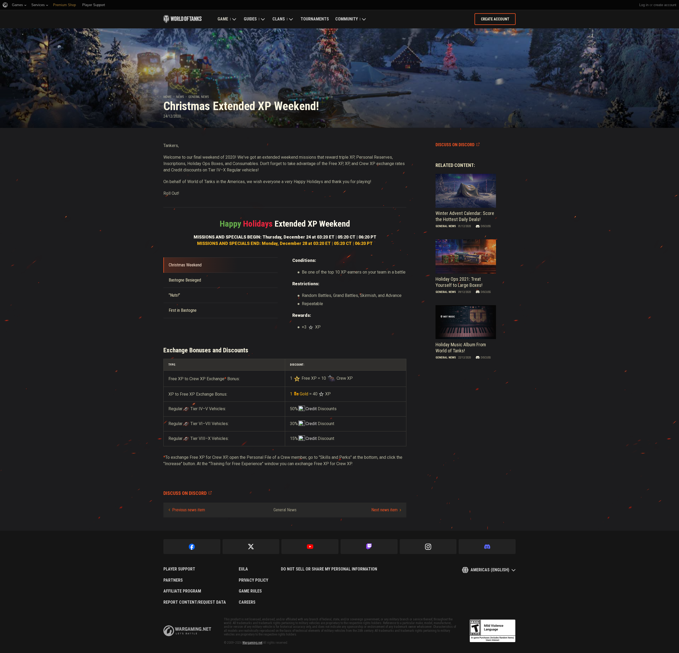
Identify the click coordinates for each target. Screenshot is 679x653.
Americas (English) (490, 569)
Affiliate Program (182, 591)
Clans (278, 18)
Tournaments (315, 18)
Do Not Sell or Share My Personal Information (329, 569)
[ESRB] (492, 631)
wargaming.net (187, 631)
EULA (243, 569)
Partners (173, 580)
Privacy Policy (253, 580)
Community (346, 18)
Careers (247, 602)
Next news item (384, 509)
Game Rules (250, 591)
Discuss (486, 226)
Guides (250, 18)
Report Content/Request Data (194, 602)
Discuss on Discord (455, 144)
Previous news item (188, 509)
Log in (643, 5)
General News (198, 97)
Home (167, 97)
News (180, 97)
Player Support (179, 569)
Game (222, 18)
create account (665, 5)
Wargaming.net (252, 643)
